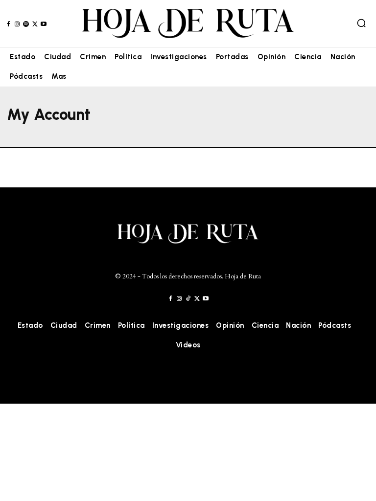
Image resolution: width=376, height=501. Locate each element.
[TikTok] (188, 299)
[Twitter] (35, 24)
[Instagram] (17, 24)
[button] (361, 23)
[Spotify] (26, 24)
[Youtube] (44, 24)
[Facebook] (8, 24)
